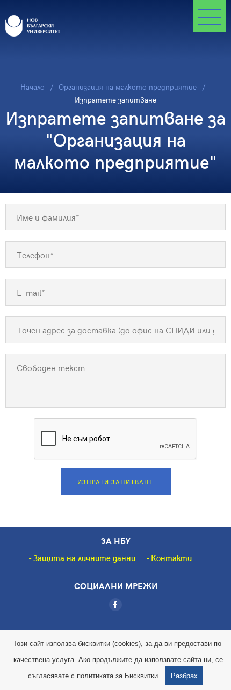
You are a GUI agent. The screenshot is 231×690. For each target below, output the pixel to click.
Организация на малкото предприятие (128, 87)
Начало (32, 87)
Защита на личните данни (84, 558)
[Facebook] (115, 604)
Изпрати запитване (115, 481)
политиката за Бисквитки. (118, 676)
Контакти (171, 558)
